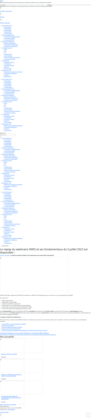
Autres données (8, 56)
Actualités (7, 255)
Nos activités (7, 27)
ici (20, 317)
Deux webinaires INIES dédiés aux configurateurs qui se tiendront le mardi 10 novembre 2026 (11, 398)
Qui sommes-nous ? (7, 25)
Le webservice (5, 60)
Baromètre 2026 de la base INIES (9, 354)
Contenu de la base (7, 48)
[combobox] (8, 135)
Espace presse (7, 76)
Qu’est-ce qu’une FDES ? (8, 325)
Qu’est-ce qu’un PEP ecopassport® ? (11, 329)
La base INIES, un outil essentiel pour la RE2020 (14, 324)
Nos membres (7, 30)
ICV (5, 52)
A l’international (8, 33)
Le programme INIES (9, 38)
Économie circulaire (9, 65)
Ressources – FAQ (6, 70)
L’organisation (7, 28)
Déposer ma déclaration (8, 41)
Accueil (2, 255)
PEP (5, 51)
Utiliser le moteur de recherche (12, 57)
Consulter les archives (9, 59)
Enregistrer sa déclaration (10, 46)
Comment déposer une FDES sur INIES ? (12, 327)
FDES (5, 49)
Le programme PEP (9, 40)
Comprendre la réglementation (12, 36)
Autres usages (7, 68)
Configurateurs (8, 54)
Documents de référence (10, 73)
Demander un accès (9, 62)
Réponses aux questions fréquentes (13, 72)
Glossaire (6, 75)
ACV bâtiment (7, 64)
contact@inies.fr (11, 409)
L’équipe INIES (7, 32)
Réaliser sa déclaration (10, 43)
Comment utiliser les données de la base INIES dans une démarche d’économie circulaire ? (24, 330)
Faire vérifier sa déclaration (11, 44)
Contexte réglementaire (8, 35)
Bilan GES (6, 67)
